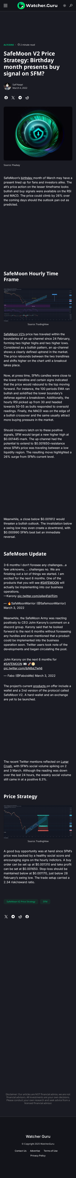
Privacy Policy (38, 1155)
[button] (5, 5)
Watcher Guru (38, 1136)
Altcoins (9, 44)
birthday (27, 178)
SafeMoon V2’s (14, 334)
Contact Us (20, 1150)
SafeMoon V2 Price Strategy (21, 901)
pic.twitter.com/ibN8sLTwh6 (23, 668)
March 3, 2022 (14, 608)
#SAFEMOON (49, 582)
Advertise (35, 1150)
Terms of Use (51, 1150)
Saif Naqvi (18, 84)
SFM (45, 901)
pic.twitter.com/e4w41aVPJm (38, 596)
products (39, 686)
